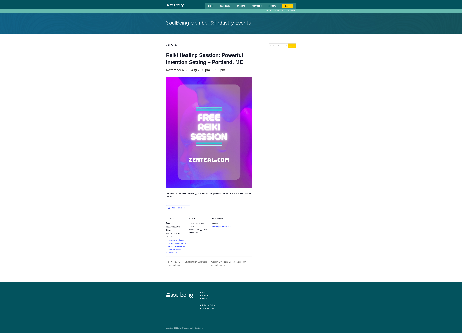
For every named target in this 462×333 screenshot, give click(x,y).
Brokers (241, 6)
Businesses (225, 6)
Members (272, 6)
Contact (291, 11)
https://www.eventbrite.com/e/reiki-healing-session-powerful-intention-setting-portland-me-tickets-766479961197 (176, 246)
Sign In (288, 6)
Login (204, 298)
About (205, 292)
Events (276, 11)
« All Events (171, 45)
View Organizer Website (221, 226)
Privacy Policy (208, 305)
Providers (257, 6)
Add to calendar (178, 208)
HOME (210, 6)
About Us (267, 11)
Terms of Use (208, 308)
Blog (284, 11)
